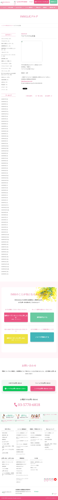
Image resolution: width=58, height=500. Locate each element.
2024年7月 (3, 128)
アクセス (31, 1)
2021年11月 (4, 207)
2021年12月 (4, 205)
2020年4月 (3, 254)
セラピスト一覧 (34, 469)
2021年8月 (3, 214)
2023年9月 (3, 153)
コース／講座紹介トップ (21, 433)
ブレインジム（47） (5, 70)
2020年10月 (4, 239)
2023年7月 (3, 158)
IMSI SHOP (18, 468)
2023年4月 (3, 165)
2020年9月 (3, 242)
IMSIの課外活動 (48, 439)
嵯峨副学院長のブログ (21, 464)
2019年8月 (3, 274)
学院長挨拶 (47, 435)
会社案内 (47, 447)
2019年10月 (4, 269)
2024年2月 (3, 141)
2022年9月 (3, 182)
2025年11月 (4, 111)
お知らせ (18, 482)
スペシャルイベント (20, 454)
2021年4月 (3, 224)
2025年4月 (3, 118)
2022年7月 (3, 187)
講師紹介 (4, 439)
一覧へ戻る (40, 95)
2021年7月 (3, 217)
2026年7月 (3, 99)
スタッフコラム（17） (6, 38)
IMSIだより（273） (5, 77)
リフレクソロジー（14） (6, 66)
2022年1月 (3, 202)
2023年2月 (3, 170)
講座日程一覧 (5, 435)
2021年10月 (4, 210)
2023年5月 (3, 163)
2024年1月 (3, 143)
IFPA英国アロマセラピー (21, 435)
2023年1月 (3, 173)
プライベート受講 (34, 465)
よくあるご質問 (5, 443)
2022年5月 (3, 192)
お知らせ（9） (4, 82)
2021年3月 (3, 227)
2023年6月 (3, 160)
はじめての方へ (5, 441)
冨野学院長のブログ (20, 462)
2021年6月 (3, 219)
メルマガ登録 (5, 468)
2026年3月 (3, 109)
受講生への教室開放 (35, 442)
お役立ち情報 (5, 452)
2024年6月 (3, 131)
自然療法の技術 (19, 451)
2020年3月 (3, 256)
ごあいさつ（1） (5, 52)
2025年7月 (3, 116)
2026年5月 (3, 104)
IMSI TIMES (19, 473)
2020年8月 (3, 244)
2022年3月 (3, 197)
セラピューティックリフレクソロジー (22, 479)
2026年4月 (3, 106)
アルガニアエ (19, 470)
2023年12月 (4, 146)
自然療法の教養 (19, 449)
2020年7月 (3, 246)
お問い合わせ (5, 470)
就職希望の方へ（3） (6, 45)
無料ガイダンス (5, 464)
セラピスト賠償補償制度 (36, 435)
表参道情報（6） (5, 79)
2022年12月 (4, 175)
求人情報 (33, 433)
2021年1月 (3, 232)
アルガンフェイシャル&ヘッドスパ (22, 447)
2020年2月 (3, 259)
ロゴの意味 (47, 437)
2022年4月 (3, 195)
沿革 (46, 441)
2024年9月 (3, 123)
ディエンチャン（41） (6, 68)
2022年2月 (3, 200)
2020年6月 (3, 249)
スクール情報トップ (49, 433)
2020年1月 (3, 261)
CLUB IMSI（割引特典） (36, 445)
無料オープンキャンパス (41, 1)
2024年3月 (3, 138)
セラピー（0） (4, 87)
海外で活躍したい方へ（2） (7, 43)
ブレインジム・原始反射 (21, 444)
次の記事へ (48, 95)
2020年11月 (4, 237)
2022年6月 (3, 190)
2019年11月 (4, 266)
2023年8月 (3, 155)
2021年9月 (3, 212)
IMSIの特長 (4, 433)
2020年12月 (4, 234)
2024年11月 (4, 121)
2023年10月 (4, 150)
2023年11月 (4, 148)
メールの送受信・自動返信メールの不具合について (8, 474)
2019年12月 (4, 264)
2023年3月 (3, 168)
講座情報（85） (4, 58)
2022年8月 (3, 185)
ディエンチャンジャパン (22, 475)
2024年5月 (3, 133)
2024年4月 (3, 136)
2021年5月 (3, 222)
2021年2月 (3, 229)
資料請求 (54, 1)
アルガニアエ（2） (5, 41)
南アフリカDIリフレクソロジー (22, 438)
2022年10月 (4, 180)
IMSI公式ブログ (19, 466)
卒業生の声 (4, 437)
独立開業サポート (34, 437)
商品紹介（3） (4, 84)
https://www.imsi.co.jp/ (26, 81)
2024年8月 (3, 126)
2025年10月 (4, 113)
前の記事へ (30, 95)
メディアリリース (49, 449)
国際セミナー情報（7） (6, 61)
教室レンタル (33, 467)
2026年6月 (3, 101)
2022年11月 (4, 177)
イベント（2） (4, 89)
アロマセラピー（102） (6, 63)
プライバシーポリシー (52, 498)
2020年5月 (3, 251)
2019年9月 (3, 271)
